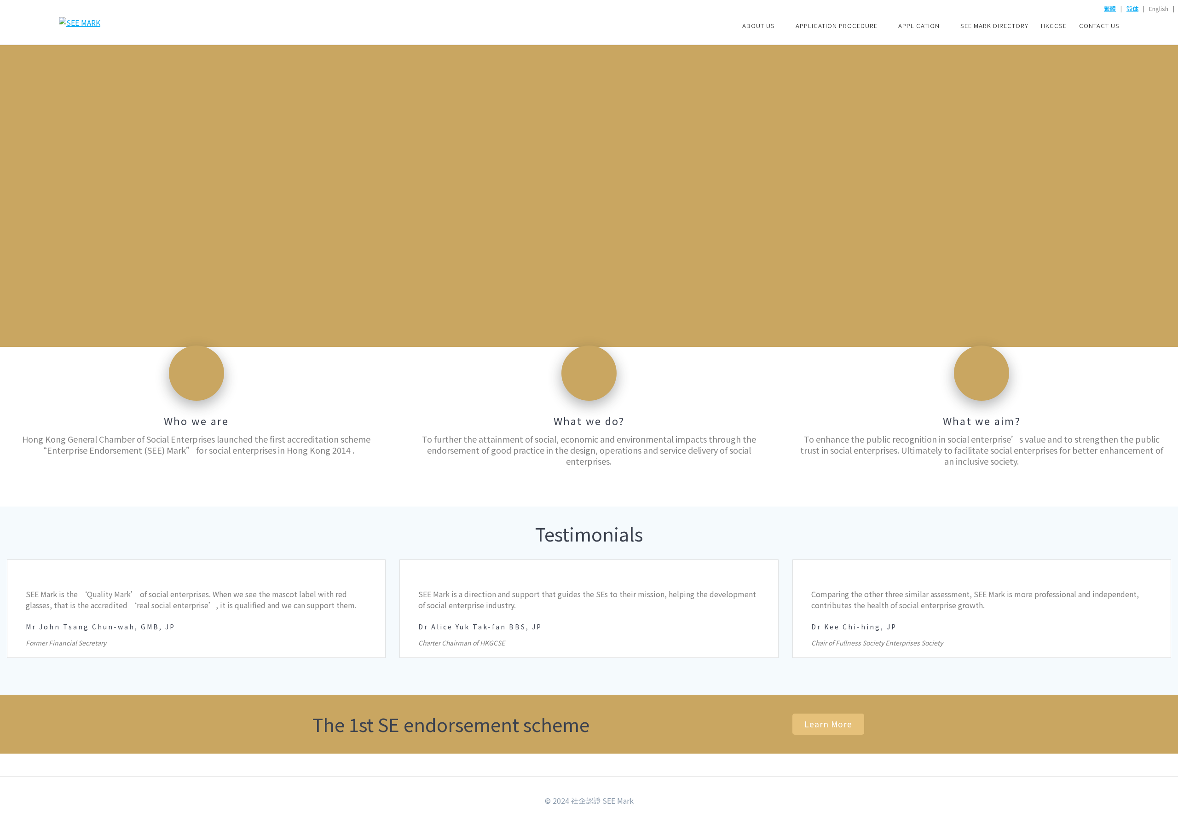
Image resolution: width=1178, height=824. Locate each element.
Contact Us (1099, 25)
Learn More (828, 724)
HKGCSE (1054, 25)
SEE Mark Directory (994, 25)
